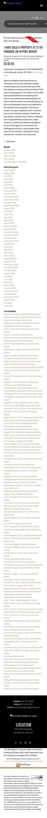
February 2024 (10, 258)
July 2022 (8, 303)
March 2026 (9, 188)
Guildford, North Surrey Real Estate (19, 464)
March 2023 (9, 285)
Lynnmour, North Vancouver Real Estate (21, 503)
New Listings (9, 153)
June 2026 (8, 179)
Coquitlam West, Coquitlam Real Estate (21, 402)
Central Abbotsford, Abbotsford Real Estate (23, 367)
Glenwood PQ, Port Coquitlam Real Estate (22, 450)
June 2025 (8, 214)
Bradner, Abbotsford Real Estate (18, 335)
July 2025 (8, 211)
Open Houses (10, 156)
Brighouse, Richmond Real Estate (18, 341)
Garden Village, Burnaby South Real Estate (23, 447)
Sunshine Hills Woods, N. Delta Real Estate (22, 638)
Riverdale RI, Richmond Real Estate (19, 579)
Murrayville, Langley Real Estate (18, 523)
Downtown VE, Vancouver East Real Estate (23, 408)
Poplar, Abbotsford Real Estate (17, 559)
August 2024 (9, 244)
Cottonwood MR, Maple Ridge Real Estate (22, 405)
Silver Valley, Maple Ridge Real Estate (20, 600)
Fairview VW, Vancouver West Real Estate (22, 432)
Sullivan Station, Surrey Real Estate (19, 629)
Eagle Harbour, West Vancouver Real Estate (23, 417)
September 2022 (11, 297)
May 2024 (8, 250)
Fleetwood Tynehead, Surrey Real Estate (22, 438)
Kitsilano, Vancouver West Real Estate (21, 491)
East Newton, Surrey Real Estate (18, 426)
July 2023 (8, 276)
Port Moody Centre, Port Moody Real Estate (23, 565)
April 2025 (8, 220)
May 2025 (8, 217)
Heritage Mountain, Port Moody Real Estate (21, 60)
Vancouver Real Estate (14, 656)
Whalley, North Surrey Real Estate (19, 671)
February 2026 (10, 191)
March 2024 (9, 255)
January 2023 (10, 288)
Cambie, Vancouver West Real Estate (20, 358)
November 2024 (11, 235)
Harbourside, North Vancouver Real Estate (23, 467)
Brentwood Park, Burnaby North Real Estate (23, 338)
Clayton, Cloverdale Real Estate (18, 385)
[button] (16, 743)
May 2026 (8, 182)
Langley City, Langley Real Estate (18, 494)
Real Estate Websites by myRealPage (29, 761)
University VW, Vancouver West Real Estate (23, 647)
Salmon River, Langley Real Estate (19, 585)
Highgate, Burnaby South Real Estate (20, 482)
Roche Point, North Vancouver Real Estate (22, 582)
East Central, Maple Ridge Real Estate (20, 423)
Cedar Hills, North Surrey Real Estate (20, 364)
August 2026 (9, 173)
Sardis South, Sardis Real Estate (17, 594)
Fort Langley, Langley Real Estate (18, 441)
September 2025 (11, 205)
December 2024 (11, 232)
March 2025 (9, 223)
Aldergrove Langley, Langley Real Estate (21, 323)
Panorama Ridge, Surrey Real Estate (20, 544)
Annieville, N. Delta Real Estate (17, 326)
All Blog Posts (10, 150)
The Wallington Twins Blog (15, 161)
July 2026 (8, 176)
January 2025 (10, 229)
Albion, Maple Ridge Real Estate (18, 320)
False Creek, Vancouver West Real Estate (22, 435)
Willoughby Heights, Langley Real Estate (21, 680)
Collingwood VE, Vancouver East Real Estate (23, 394)
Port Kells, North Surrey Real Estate (19, 562)
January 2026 (10, 194)
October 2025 (10, 202)
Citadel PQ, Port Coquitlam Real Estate (21, 382)
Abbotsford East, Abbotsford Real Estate (22, 314)
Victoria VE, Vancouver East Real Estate (21, 659)
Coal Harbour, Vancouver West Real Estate (23, 391)
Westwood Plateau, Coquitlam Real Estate (22, 668)
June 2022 (8, 306)
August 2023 (9, 273)
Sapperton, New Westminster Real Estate (22, 591)
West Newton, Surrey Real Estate (18, 665)
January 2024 (10, 261)
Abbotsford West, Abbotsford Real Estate (22, 317)
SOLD (41, 18)
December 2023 (11, 264)
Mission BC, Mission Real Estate (17, 509)
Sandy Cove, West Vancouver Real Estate (22, 588)
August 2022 (9, 300)
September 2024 (11, 241)
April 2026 (8, 185)
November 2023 (11, 267)
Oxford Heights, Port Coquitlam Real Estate (23, 535)
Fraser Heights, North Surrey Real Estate (22, 444)
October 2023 (10, 270)
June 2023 (8, 279)
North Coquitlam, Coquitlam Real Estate (21, 526)
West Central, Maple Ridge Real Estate (21, 662)
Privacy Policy (9, 761)
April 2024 (8, 253)
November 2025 (11, 199)
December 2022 (11, 291)
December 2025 (11, 196)
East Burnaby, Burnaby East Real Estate (21, 420)
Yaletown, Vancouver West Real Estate (21, 688)
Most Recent (9, 170)
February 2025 (10, 226)
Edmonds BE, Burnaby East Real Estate (21, 429)
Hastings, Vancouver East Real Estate (20, 476)
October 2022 (10, 294)
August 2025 (9, 208)
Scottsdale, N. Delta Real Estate (18, 597)
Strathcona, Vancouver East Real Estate (22, 626)
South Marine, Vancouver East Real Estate (22, 612)
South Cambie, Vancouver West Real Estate (23, 609)
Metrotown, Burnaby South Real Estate (21, 506)
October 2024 (10, 238)
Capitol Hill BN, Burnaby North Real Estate (22, 361)
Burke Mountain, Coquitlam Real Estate (21, 355)
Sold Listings (9, 159)
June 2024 (8, 247)
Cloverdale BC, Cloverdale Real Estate (21, 388)
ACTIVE (33, 18)
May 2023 (8, 282)
